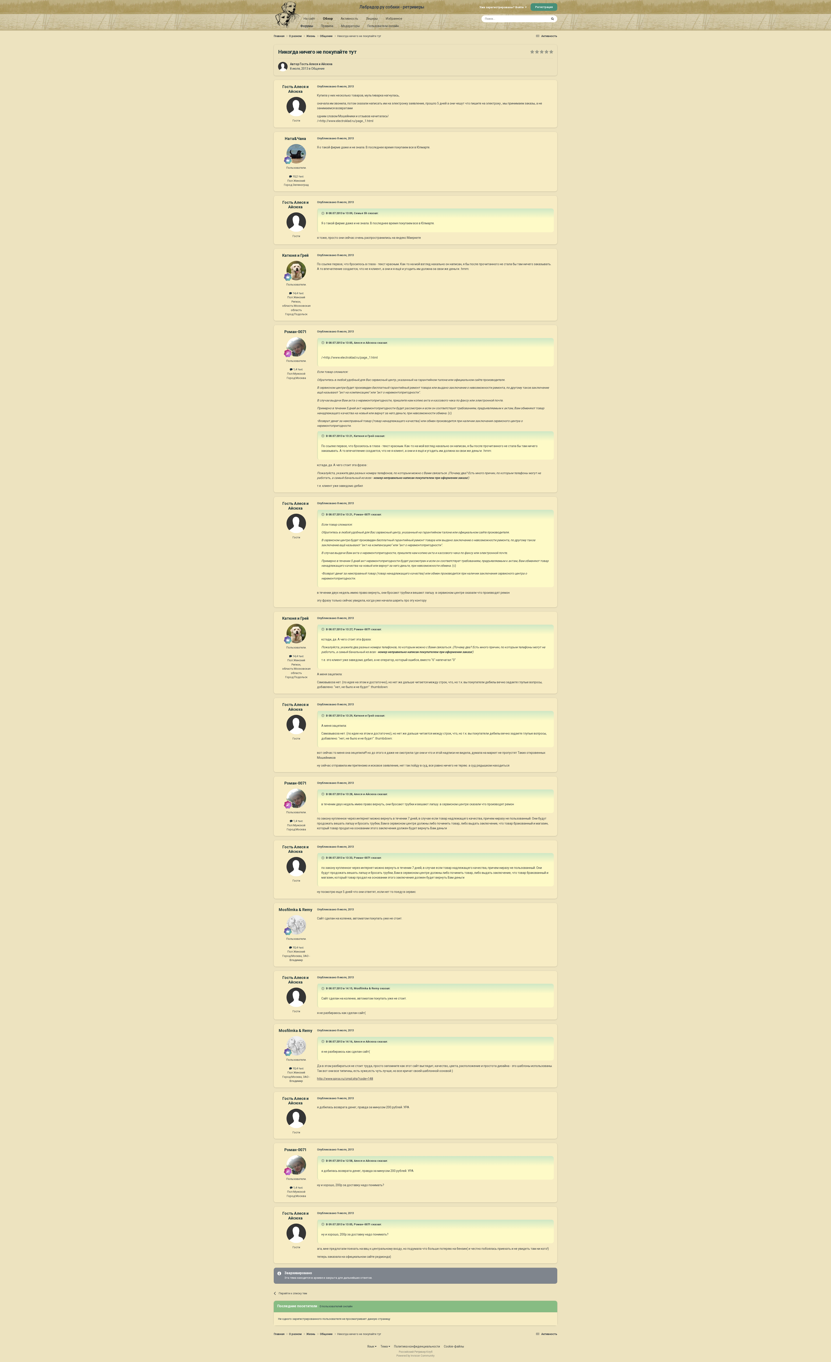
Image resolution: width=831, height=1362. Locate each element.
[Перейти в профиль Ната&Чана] (296, 154)
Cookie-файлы (454, 1346)
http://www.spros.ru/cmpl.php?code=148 (345, 1078)
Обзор (328, 19)
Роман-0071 (295, 331)
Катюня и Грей (295, 255)
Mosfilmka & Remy (295, 909)
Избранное (394, 19)
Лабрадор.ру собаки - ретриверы (391, 7)
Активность (349, 19)
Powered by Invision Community (415, 1355)
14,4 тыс (298, 293)
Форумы (306, 26)
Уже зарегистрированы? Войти (502, 7)
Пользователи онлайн (383, 26)
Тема (384, 1346)
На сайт (309, 19)
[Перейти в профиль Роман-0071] (296, 347)
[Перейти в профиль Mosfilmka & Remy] (296, 925)
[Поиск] (552, 18)
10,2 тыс (298, 176)
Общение (318, 68)
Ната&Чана (295, 138)
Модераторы (350, 26)
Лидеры (372, 19)
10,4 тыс (298, 947)
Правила (327, 26)
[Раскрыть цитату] (323, 213)
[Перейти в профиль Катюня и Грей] (296, 270)
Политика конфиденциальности (417, 1346)
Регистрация (544, 7)
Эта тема (536, 18)
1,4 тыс (298, 369)
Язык (371, 1346)
